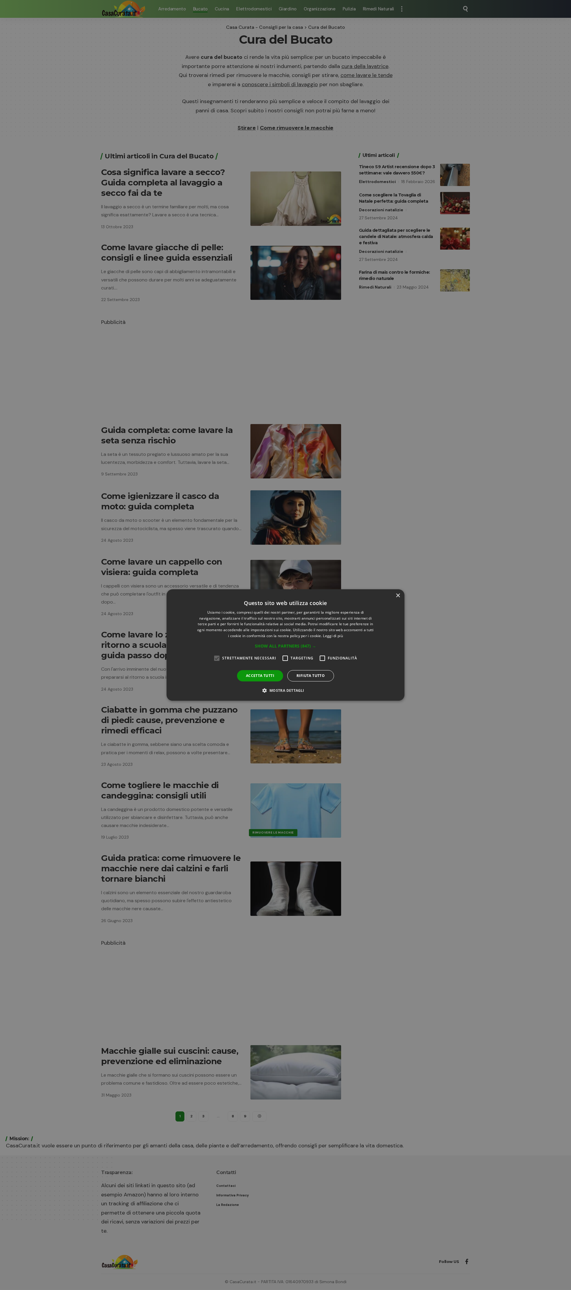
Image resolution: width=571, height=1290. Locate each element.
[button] (285, 646)
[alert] (285, 645)
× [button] (398, 595)
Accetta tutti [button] (260, 675)
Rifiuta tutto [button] (311, 675)
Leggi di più (333, 635)
